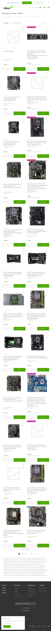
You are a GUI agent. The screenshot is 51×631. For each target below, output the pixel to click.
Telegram (27, 618)
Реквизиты (30, 594)
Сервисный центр (18, 594)
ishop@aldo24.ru (26, 610)
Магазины (30, 587)
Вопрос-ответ (42, 589)
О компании (16, 587)
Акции (3, 587)
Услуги (4, 590)
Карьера (16, 591)
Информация (31, 585)
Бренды (4, 592)
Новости (16, 589)
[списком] (45, 23)
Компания (17, 585)
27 (31, 553)
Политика (30, 596)
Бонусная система (43, 591)
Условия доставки (31, 591)
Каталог (4, 585)
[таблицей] (47, 23)
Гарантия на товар (32, 593)
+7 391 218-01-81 (26, 608)
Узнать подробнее (7, 623)
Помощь (42, 585)
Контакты (16, 593)
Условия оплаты (31, 589)
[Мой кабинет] (35, 7)
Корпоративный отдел (19, 596)
